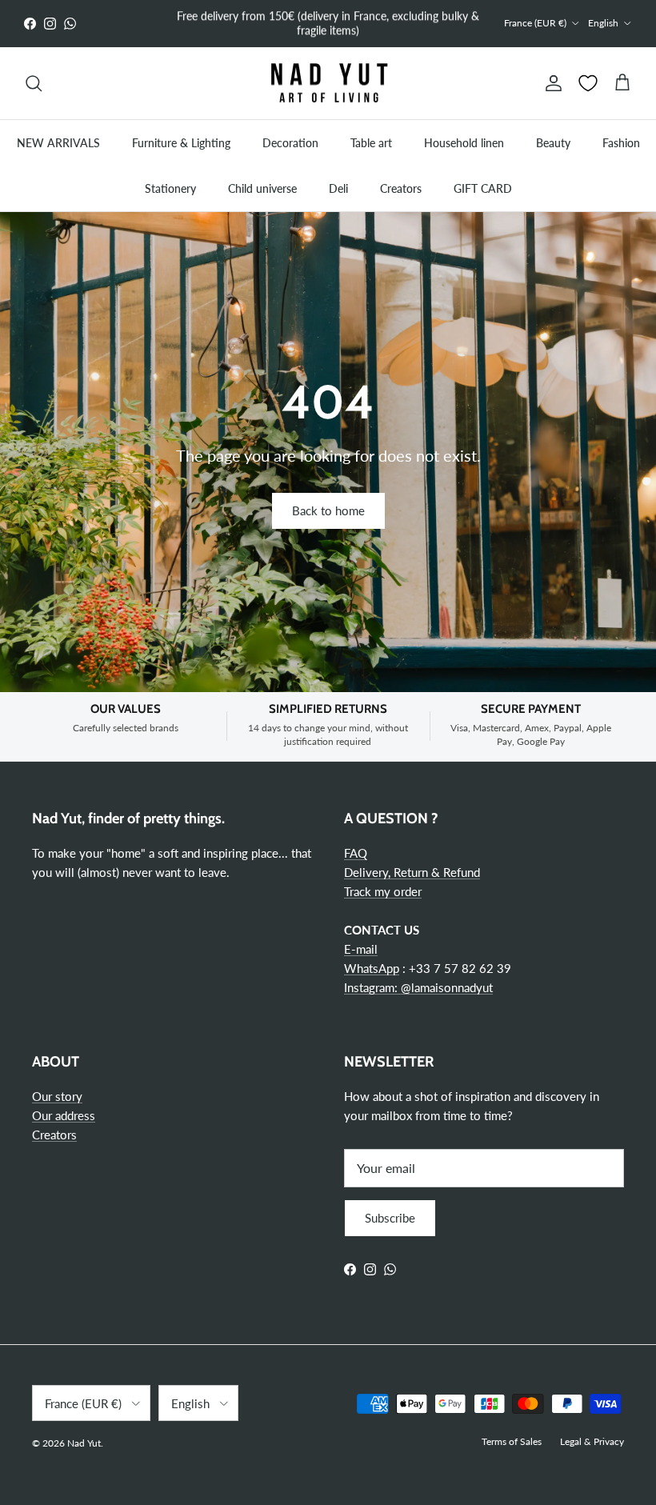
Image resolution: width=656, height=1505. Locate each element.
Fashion (621, 143)
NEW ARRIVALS (58, 143)
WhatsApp (371, 968)
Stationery (170, 188)
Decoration (290, 143)
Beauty (553, 143)
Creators (401, 188)
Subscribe (390, 1218)
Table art (371, 143)
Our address (63, 1115)
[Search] (33, 83)
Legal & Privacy (592, 1441)
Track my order (383, 891)
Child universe (262, 188)
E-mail (361, 949)
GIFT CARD (483, 188)
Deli (338, 188)
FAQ (355, 853)
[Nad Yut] (328, 83)
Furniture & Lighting (181, 143)
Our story (57, 1096)
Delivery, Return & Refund (412, 872)
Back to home (328, 510)
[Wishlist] (588, 83)
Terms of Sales (512, 1441)
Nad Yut (84, 1443)
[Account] (550, 83)
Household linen (464, 143)
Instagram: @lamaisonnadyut (418, 987)
